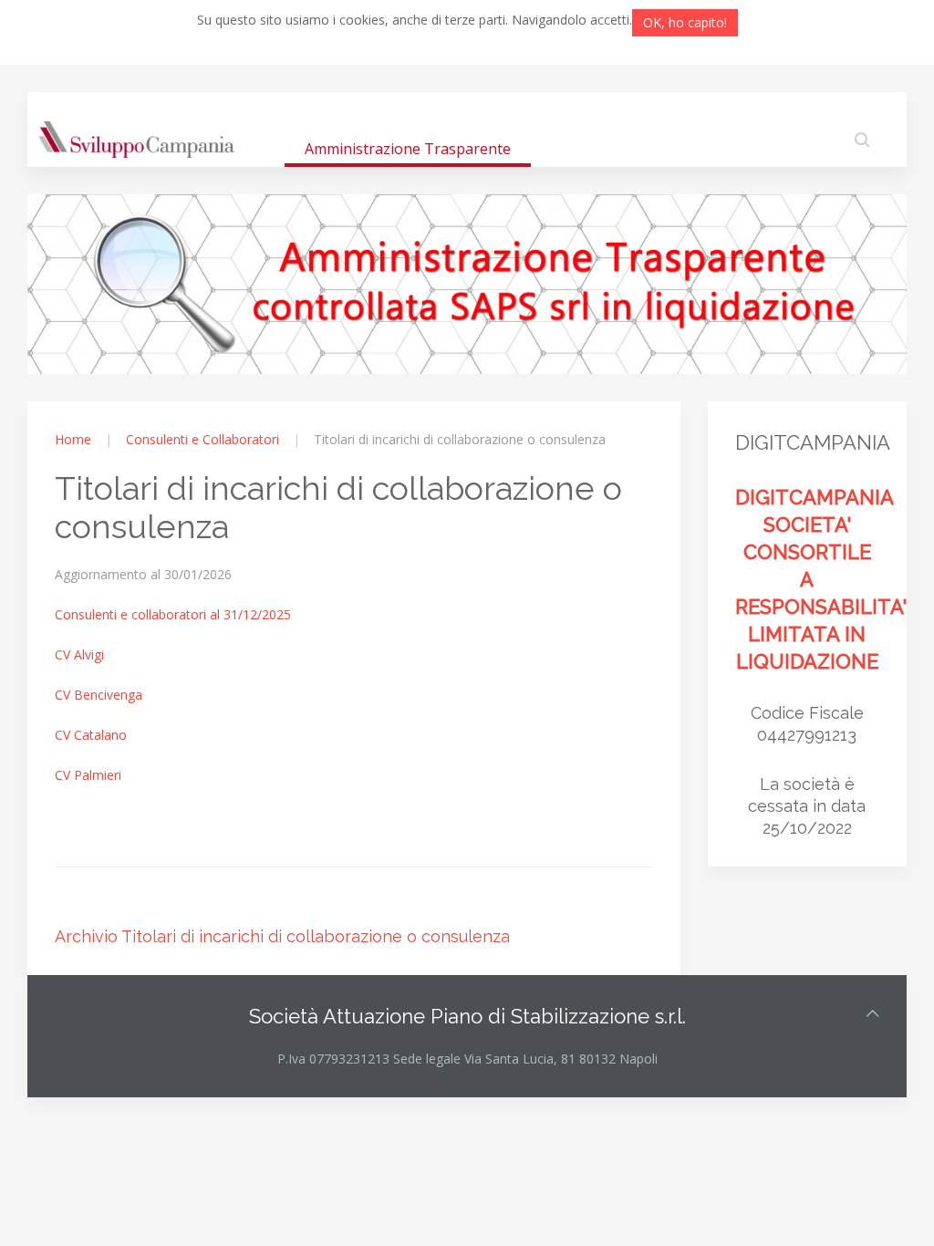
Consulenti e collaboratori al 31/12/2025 (173, 614)
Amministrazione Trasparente (408, 149)
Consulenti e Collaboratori (202, 439)
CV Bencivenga (98, 694)
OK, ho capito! (685, 22)
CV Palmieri (88, 775)
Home (73, 439)
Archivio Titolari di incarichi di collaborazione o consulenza (282, 936)
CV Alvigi (79, 654)
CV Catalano (91, 734)
